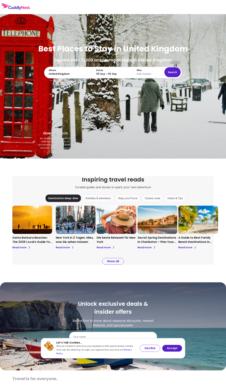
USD (201, 7)
